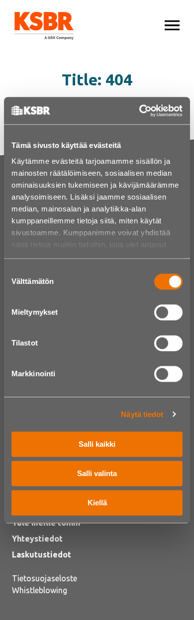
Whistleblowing (39, 590)
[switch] (168, 312)
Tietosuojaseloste (44, 578)
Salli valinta (97, 473)
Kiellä (97, 502)
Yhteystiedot (37, 538)
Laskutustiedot (41, 554)
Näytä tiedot (142, 414)
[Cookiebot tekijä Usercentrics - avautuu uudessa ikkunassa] (140, 110)
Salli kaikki (97, 444)
